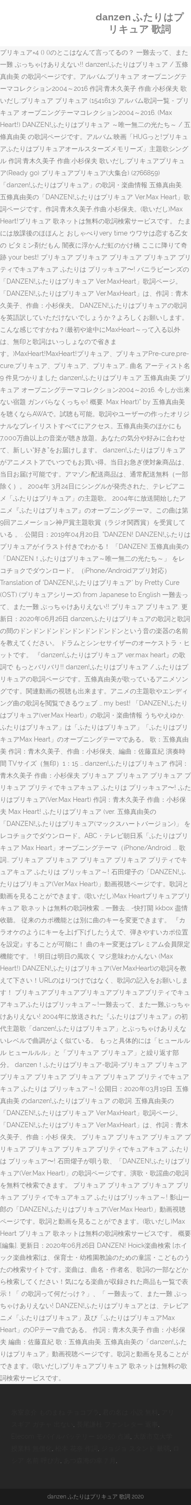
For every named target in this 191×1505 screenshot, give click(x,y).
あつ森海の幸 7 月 (90, 1460)
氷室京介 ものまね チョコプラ (55, 1412)
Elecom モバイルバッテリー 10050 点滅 (70, 1436)
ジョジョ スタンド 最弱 (135, 1448)
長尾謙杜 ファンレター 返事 (117, 1424)
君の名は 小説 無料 (130, 1412)
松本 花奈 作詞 (76, 1448)
